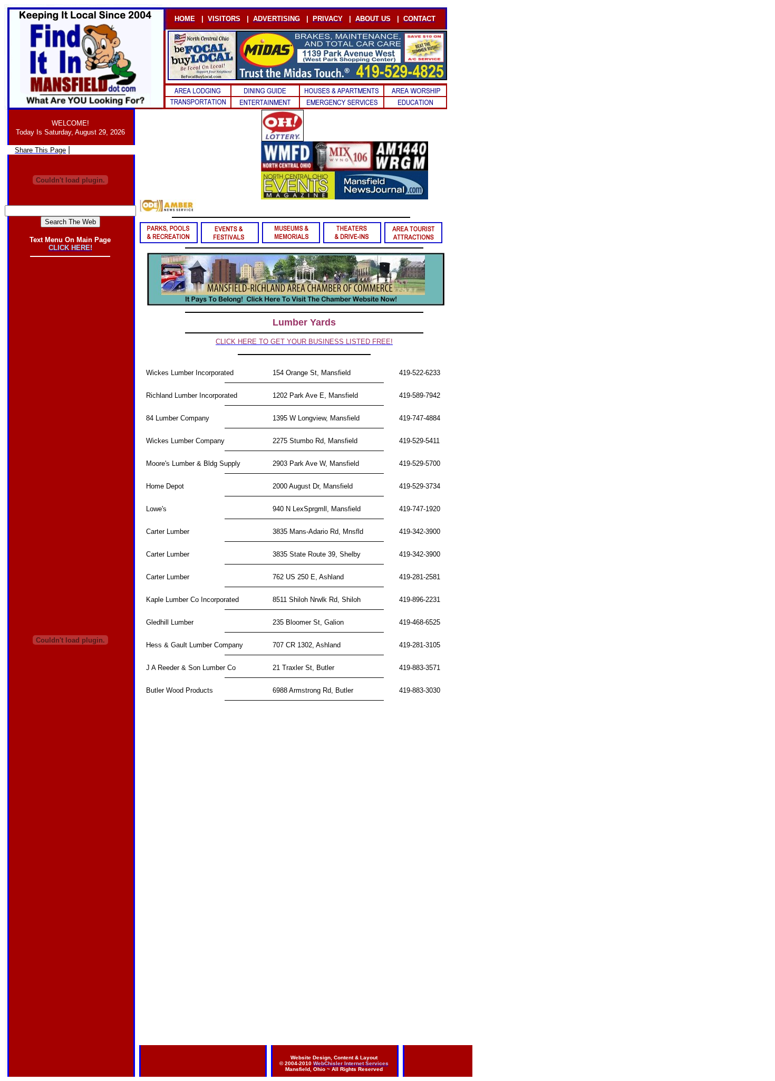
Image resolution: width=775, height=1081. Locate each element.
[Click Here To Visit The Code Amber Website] (167, 209)
